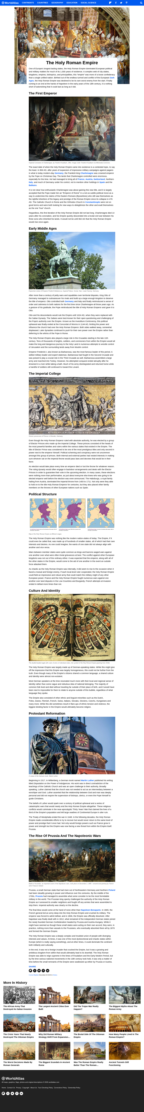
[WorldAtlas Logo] (11, 3)
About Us (33, 1088)
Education (72, 3)
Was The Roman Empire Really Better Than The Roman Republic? (88, 1065)
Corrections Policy (60, 1088)
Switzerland (99, 179)
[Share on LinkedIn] (47, 970)
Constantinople (92, 202)
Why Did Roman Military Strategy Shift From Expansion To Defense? (53, 1037)
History (55, 975)
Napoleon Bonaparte (91, 910)
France (81, 179)
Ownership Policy (74, 1088)
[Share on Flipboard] (30, 970)
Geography (57, 3)
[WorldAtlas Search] (141, 3)
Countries (42, 3)
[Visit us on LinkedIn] (21, 1093)
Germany (59, 173)
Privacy (18, 1088)
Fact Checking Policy (45, 1088)
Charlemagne (87, 173)
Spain (102, 182)
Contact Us (11, 1088)
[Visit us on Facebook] (8, 1093)
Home (4, 1088)
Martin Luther (87, 780)
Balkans (33, 185)
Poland (111, 890)
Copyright (25, 1088)
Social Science (88, 3)
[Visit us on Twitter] (12, 1093)
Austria (89, 179)
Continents (28, 3)
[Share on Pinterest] (43, 970)
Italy (31, 182)
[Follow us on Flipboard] (3, 1093)
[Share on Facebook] (34, 970)
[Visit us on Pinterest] (17, 1093)
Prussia (39, 896)
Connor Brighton (34, 975)
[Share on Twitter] (39, 970)
